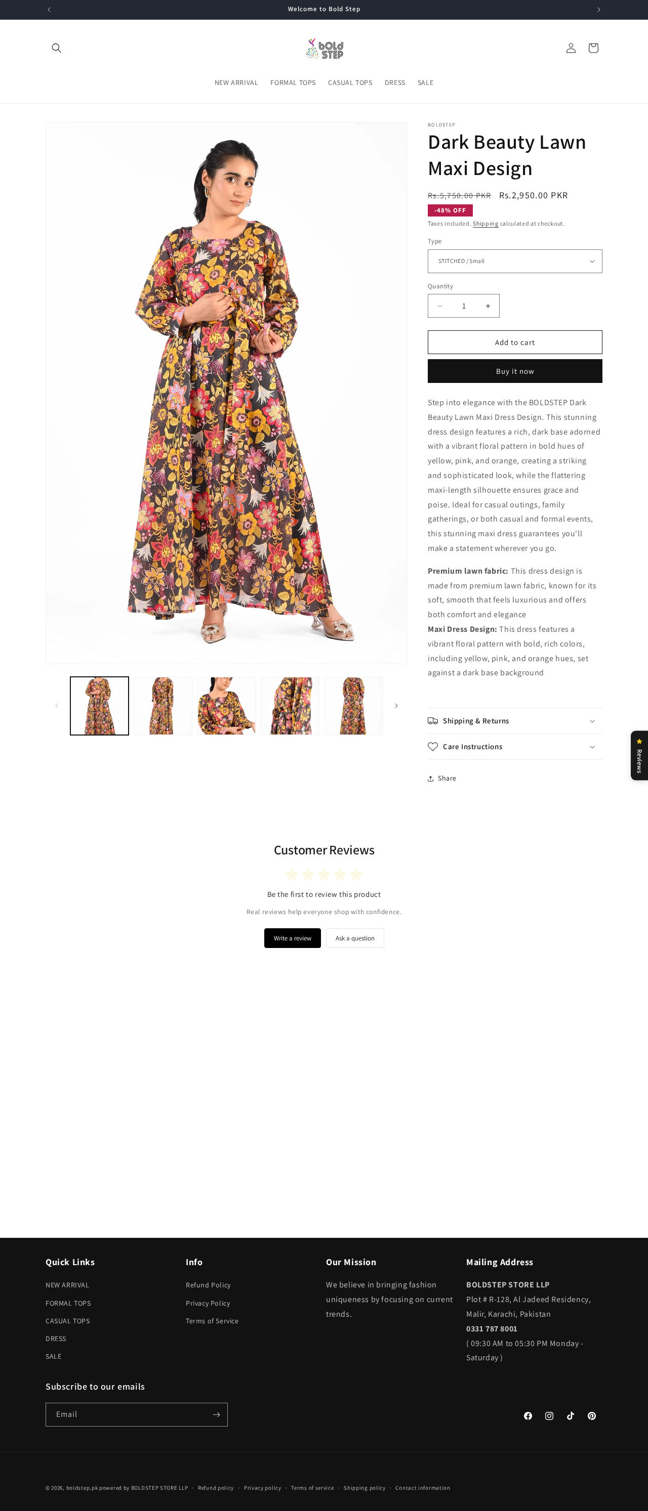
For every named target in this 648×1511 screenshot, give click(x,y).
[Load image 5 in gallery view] (354, 706)
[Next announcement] (599, 9)
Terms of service (312, 1487)
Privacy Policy (208, 1302)
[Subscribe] (216, 1415)
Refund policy (216, 1487)
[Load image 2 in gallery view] (163, 706)
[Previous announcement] (49, 9)
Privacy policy (262, 1487)
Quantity (440, 286)
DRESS (56, 1338)
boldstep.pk (82, 1487)
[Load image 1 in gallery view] (99, 706)
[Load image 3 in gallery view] (226, 706)
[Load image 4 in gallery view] (290, 706)
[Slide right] (396, 706)
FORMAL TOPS (68, 1302)
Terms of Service (212, 1320)
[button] (57, 48)
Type (435, 241)
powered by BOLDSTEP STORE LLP (143, 1487)
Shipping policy (365, 1487)
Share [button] (447, 778)
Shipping (486, 223)
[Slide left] (57, 706)
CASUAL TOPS (68, 1320)
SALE (53, 1356)
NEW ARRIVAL (68, 1284)
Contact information (422, 1487)
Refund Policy (208, 1284)
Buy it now (515, 371)
